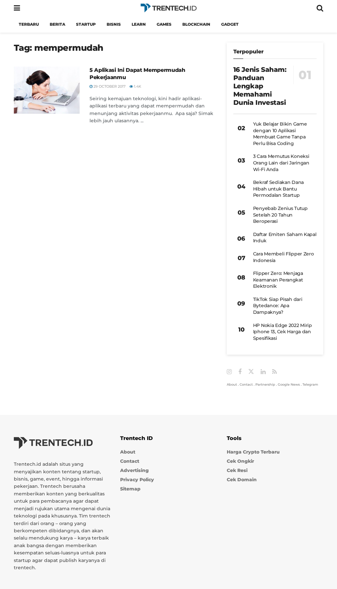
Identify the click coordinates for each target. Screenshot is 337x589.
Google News (289, 384)
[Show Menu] (17, 8)
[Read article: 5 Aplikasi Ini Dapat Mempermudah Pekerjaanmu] (47, 90)
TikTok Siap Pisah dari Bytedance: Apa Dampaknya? (277, 305)
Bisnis (114, 24)
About (232, 384)
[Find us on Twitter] (251, 372)
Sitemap (130, 489)
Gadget (230, 24)
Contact (246, 384)
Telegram (310, 384)
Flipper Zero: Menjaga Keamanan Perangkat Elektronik (278, 279)
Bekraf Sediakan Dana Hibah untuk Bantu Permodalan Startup (278, 188)
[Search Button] (320, 8)
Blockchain (196, 24)
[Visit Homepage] (168, 8)
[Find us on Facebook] (240, 372)
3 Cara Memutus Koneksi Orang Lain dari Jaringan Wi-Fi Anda (281, 162)
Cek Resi (237, 470)
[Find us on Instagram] (229, 372)
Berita (57, 24)
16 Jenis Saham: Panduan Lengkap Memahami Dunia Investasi (260, 86)
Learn (139, 24)
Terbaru (29, 24)
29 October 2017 (109, 86)
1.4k (137, 86)
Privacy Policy (137, 480)
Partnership (265, 384)
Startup (86, 24)
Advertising (134, 470)
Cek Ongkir (240, 461)
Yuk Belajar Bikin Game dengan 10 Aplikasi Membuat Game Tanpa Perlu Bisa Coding (280, 133)
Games (164, 24)
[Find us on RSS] (274, 372)
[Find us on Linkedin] (263, 372)
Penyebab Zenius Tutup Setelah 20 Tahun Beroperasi (280, 214)
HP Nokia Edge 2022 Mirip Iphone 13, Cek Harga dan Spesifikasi (282, 331)
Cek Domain (242, 480)
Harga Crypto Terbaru (253, 452)
